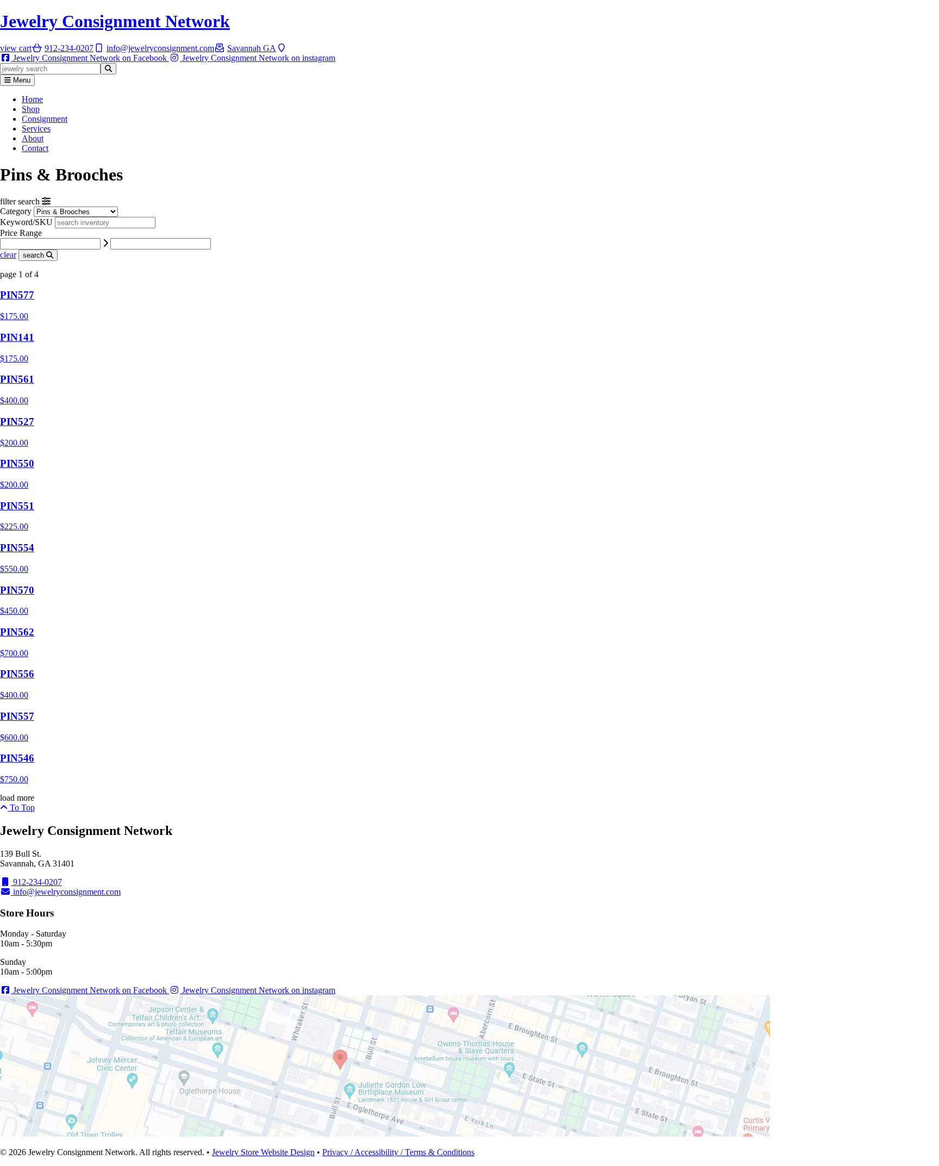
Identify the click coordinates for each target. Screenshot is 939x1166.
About (32, 138)
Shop (31, 109)
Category (16, 211)
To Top (21, 807)
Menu (20, 80)
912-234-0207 (36, 882)
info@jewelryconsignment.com (66, 891)
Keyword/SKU (27, 222)
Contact (35, 148)
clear (8, 254)
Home (32, 99)
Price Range (21, 233)
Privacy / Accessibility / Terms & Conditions (398, 1152)
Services (36, 128)
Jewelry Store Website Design (263, 1152)
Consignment (44, 118)
